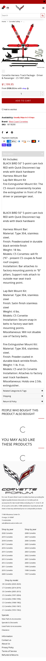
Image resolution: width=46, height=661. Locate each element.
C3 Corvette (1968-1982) (11, 602)
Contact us (6, 640)
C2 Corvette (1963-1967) (11, 606)
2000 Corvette (30, 563)
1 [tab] (23, 66)
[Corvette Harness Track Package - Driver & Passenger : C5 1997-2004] (23, 45)
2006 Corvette (30, 541)
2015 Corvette (7, 552)
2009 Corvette (7, 574)
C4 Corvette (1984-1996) (11, 599)
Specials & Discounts (10, 622)
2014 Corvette (7, 555)
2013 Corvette (7, 559)
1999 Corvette (30, 566)
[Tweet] (7, 132)
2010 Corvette (7, 570)
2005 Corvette (30, 544)
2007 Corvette (30, 537)
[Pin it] (12, 132)
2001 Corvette (30, 559)
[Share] (2, 132)
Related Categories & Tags (15, 391)
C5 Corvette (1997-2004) (11, 595)
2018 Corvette (7, 541)
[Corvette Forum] (28, 8)
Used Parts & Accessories (11, 626)
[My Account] (7, 8)
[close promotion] (44, 0)
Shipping (7, 396)
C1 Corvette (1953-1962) (11, 610)
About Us (6, 643)
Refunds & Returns (10, 655)
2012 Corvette (7, 563)
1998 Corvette (30, 570)
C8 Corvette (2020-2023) (11, 584)
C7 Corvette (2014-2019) (11, 588)
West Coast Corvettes (18, 122)
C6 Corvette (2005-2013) (11, 591)
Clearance (5, 630)
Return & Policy (10, 401)
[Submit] (43, 15)
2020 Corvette (7, 533)
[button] (42, 95)
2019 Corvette (7, 537)
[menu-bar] (42, 8)
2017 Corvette (7, 544)
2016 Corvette (7, 548)
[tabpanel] (23, 45)
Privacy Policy (8, 647)
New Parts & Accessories (11, 619)
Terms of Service (9, 651)
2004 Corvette (30, 548)
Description (8, 154)
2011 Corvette (7, 566)
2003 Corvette (30, 552)
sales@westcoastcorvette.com (12, 523)
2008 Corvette (30, 533)
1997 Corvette (30, 574)
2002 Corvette (30, 555)
